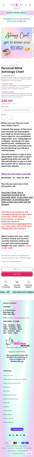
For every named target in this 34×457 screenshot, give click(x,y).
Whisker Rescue (17, 361)
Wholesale (6, 402)
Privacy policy (19, 448)
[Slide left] (13, 62)
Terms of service (28, 448)
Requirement (4, 106)
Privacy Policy (7, 410)
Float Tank (6, 391)
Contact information (22, 450)
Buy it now (17, 274)
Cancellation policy (18, 453)
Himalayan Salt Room (10, 395)
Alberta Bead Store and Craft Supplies (15, 379)
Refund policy (10, 448)
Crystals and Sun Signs (16, 446)
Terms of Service (8, 418)
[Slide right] (21, 62)
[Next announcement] (31, 13)
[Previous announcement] (3, 13)
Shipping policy (12, 450)
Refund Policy (7, 414)
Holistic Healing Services (11, 399)
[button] (3, 5)
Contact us (6, 387)
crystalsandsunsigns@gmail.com (18, 318)
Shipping (3, 103)
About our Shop (8, 375)
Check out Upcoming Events (12, 383)
